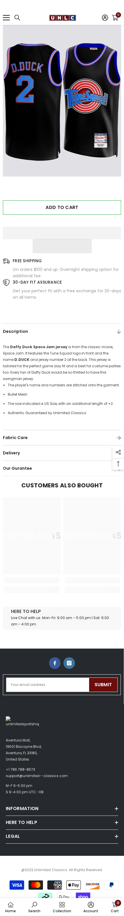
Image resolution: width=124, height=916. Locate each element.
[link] (31, 580)
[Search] (17, 17)
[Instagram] (69, 663)
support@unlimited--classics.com (37, 775)
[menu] (6, 17)
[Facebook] (55, 663)
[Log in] (105, 17)
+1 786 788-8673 (20, 769)
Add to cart (62, 207)
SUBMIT (103, 684)
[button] (62, 246)
